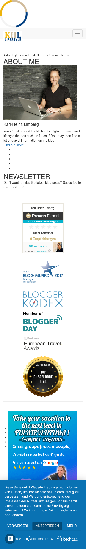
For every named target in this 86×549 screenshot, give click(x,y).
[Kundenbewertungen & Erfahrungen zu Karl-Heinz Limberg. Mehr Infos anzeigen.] (43, 228)
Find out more (13, 145)
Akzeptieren (47, 525)
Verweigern (18, 525)
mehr (72, 525)
